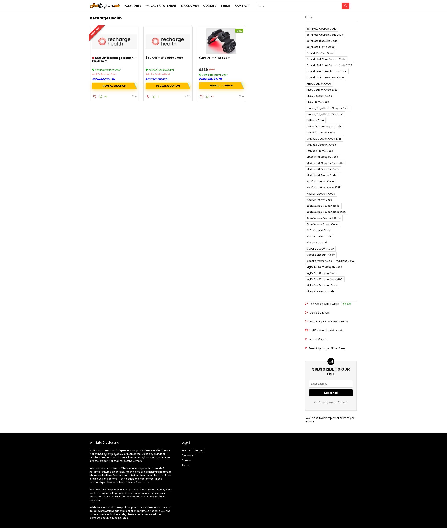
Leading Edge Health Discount (325, 114)
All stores (133, 6)
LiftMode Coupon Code (321, 132)
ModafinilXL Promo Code (321, 175)
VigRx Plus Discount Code (322, 285)
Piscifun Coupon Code (320, 181)
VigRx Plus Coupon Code (321, 273)
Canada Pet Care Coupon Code (326, 59)
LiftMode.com (315, 120)
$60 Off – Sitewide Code (164, 58)
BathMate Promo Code (321, 47)
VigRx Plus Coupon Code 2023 (325, 279)
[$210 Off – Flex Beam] (221, 41)
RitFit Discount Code (319, 236)
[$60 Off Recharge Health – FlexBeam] (114, 41)
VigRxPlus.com (345, 261)
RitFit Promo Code (317, 242)
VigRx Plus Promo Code (320, 291)
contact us (141, 514)
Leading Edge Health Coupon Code (328, 108)
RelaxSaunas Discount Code (324, 218)
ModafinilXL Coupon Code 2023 (326, 163)
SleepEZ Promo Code (319, 261)
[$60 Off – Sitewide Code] (168, 41)
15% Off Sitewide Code (324, 304)
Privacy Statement (161, 6)
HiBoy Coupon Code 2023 (322, 89)
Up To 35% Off (318, 339)
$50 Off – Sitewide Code (327, 330)
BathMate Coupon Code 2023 (325, 34)
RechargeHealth (103, 79)
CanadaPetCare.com (320, 53)
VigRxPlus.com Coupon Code (324, 267)
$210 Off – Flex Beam (215, 58)
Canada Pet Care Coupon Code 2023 (329, 65)
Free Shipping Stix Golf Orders (329, 321)
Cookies (209, 6)
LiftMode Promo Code (320, 151)
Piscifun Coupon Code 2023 (323, 187)
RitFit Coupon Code (318, 230)
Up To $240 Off (319, 312)
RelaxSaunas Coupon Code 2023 (326, 212)
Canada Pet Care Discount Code (327, 71)
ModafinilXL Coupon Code (322, 157)
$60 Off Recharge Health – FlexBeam (114, 59)
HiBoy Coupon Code (319, 83)
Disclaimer (190, 6)
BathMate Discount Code (322, 41)
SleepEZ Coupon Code (320, 248)
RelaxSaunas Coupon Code (323, 206)
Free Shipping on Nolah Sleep (327, 348)
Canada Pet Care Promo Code (325, 77)
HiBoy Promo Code (318, 102)
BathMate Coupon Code (321, 28)
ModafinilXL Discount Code (323, 169)
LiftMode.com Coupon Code (324, 126)
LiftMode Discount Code (321, 144)
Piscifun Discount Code (321, 193)
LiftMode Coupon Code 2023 (324, 138)
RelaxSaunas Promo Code (322, 224)
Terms (225, 6)
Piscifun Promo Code (319, 199)
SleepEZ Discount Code (321, 254)
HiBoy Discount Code (319, 96)
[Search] (345, 6)
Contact (242, 6)
